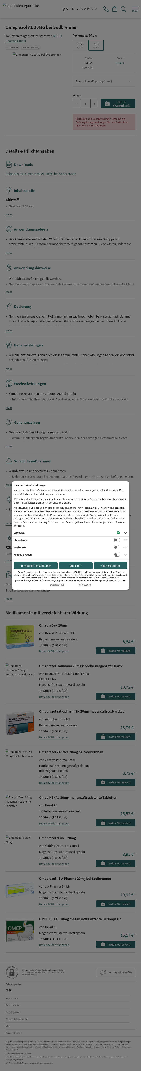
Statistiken (20, 547)
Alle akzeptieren (111, 565)
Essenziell (19, 532)
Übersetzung (21, 540)
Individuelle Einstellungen (36, 565)
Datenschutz (57, 584)
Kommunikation (23, 554)
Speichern (76, 565)
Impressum (84, 584)
